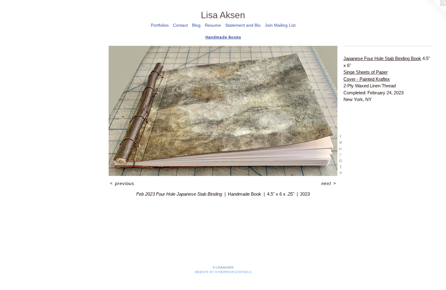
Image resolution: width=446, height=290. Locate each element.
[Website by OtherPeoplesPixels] (434, 12)
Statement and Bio (243, 25)
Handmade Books (223, 37)
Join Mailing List (280, 25)
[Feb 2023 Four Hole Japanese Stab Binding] (223, 111)
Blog (196, 25)
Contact (180, 25)
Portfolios (160, 25)
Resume (213, 25)
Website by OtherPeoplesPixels (223, 272)
